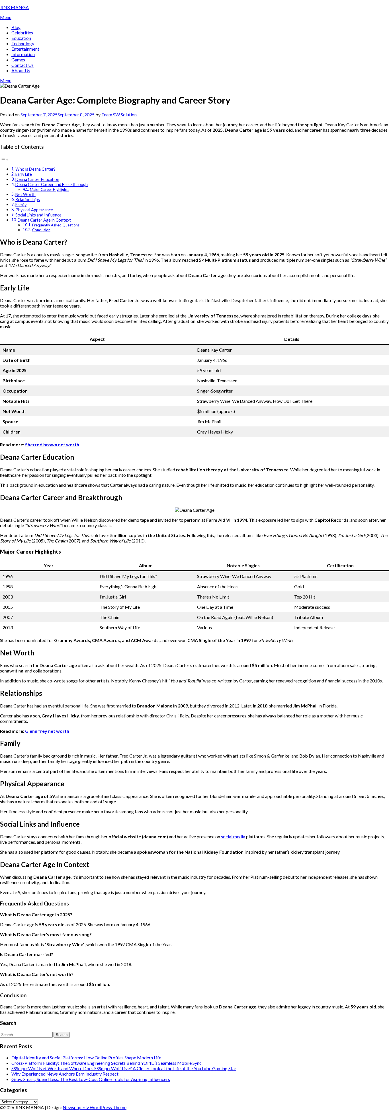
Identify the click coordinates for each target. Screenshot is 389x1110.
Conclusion (41, 230)
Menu (5, 17)
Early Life (23, 174)
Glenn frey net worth (47, 731)
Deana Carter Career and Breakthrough (51, 184)
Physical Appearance (34, 209)
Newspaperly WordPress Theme (94, 1107)
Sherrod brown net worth (52, 444)
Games (18, 59)
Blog (16, 27)
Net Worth (25, 194)
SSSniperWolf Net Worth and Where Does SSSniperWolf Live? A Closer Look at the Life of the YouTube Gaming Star (123, 1068)
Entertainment (25, 48)
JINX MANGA (14, 7)
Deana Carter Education (37, 179)
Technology (22, 43)
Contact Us (22, 65)
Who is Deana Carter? (35, 169)
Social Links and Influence (38, 214)
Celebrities (22, 32)
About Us (20, 70)
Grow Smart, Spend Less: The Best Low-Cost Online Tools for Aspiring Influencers (90, 1079)
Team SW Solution (119, 114)
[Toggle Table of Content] (4, 159)
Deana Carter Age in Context (44, 220)
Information (23, 54)
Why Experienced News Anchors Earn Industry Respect (64, 1073)
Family (20, 204)
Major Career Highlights (49, 189)
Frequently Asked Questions (55, 225)
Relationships (27, 199)
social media (233, 836)
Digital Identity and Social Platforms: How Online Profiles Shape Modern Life (86, 1057)
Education (21, 38)
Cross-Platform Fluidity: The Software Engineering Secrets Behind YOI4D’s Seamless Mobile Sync (106, 1063)
